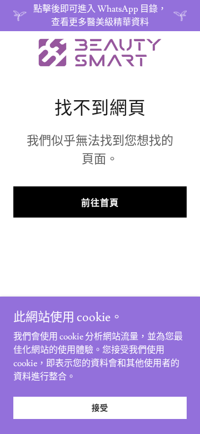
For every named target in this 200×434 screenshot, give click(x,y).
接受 (100, 408)
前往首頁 (100, 203)
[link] (100, 53)
